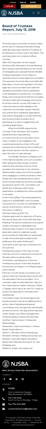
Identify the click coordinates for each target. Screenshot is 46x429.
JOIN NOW (31, 6)
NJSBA (13, 3)
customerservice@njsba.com (22, 409)
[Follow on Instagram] (23, 379)
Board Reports (19, 34)
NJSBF (33, 3)
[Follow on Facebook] (4, 379)
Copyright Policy (20, 422)
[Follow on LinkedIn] (17, 379)
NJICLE (23, 3)
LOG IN (9, 6)
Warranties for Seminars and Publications (27, 423)
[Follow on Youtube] (10, 379)
